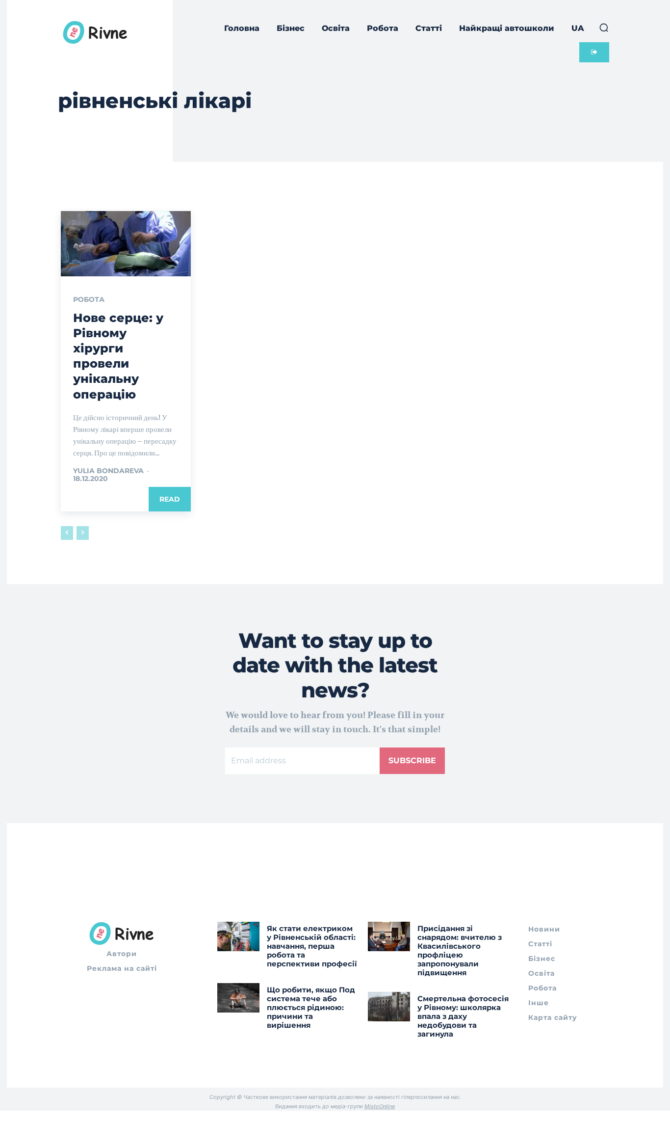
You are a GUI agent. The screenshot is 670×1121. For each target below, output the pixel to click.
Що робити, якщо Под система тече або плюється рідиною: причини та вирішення (311, 1007)
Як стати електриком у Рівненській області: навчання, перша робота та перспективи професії (312, 946)
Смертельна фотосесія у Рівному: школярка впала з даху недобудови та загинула (463, 1016)
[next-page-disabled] (83, 533)
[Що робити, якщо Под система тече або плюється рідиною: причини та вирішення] (238, 998)
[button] (603, 27)
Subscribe (412, 760)
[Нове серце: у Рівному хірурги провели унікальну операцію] (126, 243)
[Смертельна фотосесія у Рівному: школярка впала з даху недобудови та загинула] (389, 1006)
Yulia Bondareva (108, 470)
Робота (88, 299)
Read (169, 499)
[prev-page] (67, 533)
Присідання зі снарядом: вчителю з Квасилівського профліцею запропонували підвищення (459, 950)
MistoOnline (379, 1106)
